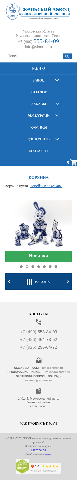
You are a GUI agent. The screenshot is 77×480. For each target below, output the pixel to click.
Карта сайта (38, 450)
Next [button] (68, 281)
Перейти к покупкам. (46, 186)
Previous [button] (9, 281)
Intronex (48, 454)
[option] (38, 281)
